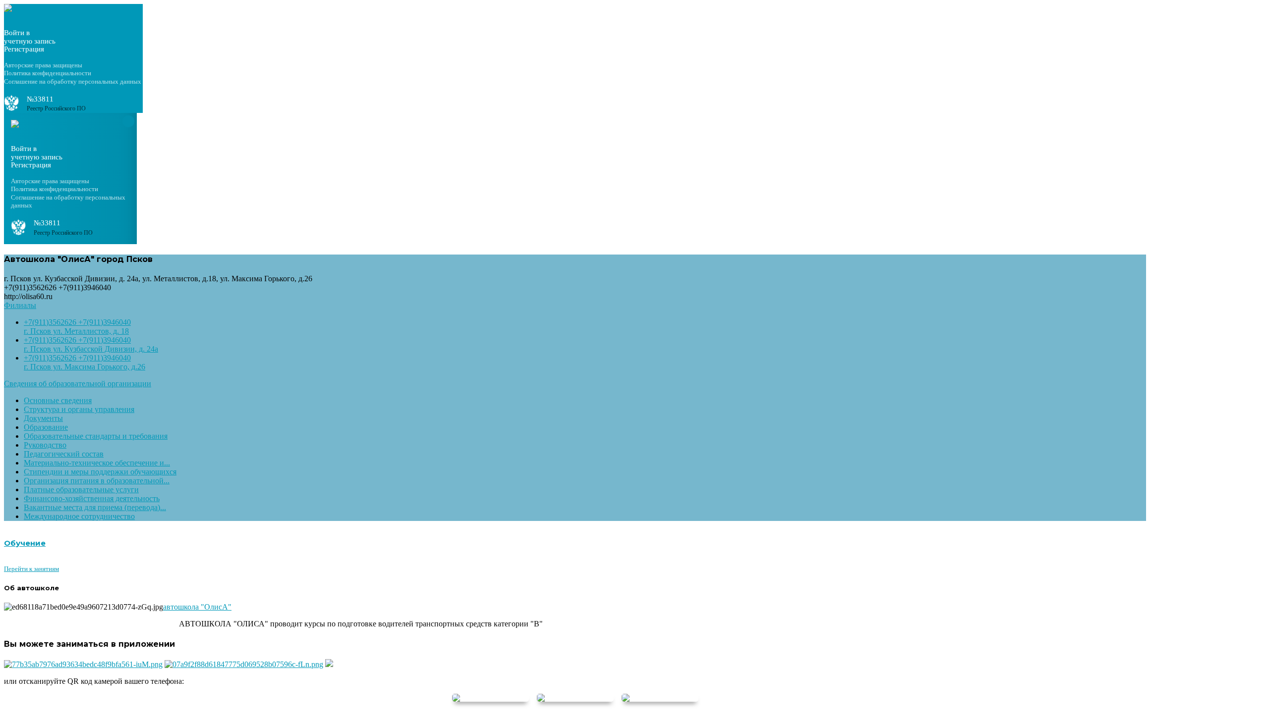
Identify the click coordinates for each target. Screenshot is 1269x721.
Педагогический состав (64, 454)
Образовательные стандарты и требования (96, 436)
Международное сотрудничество (79, 516)
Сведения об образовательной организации (77, 383)
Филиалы (20, 305)
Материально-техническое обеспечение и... (97, 463)
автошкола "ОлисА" (197, 607)
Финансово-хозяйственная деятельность (92, 498)
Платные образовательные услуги (81, 489)
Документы (43, 418)
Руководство (45, 445)
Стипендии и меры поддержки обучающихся (100, 471)
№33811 (40, 99)
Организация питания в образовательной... (97, 480)
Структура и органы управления (79, 409)
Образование (46, 427)
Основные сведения (58, 400)
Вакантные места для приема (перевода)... (95, 507)
